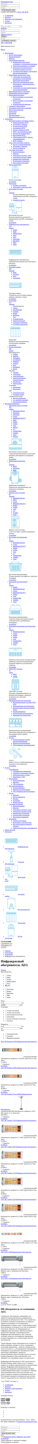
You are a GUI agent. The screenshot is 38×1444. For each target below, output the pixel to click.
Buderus (15, 356)
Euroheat (16, 274)
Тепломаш (16, 278)
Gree (14, 425)
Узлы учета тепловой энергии (19, 143)
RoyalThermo (17, 310)
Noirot (9, 979)
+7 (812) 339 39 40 (22, 12)
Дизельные (17, 374)
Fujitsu (15, 424)
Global (15, 308)
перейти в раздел (19, 200)
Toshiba (15, 433)
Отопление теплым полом (22, 811)
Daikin (15, 422)
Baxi (14, 365)
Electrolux (16, 415)
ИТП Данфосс (18, 141)
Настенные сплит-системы (18, 407)
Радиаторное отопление (21, 161)
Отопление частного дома (22, 155)
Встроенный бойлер (20, 402)
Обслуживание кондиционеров (24, 745)
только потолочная (13, 1013)
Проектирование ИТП (20, 122)
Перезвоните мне (7, 2)
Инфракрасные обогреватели (19, 226)
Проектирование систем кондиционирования (21, 740)
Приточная (13, 111)
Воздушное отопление (20, 163)
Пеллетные (17, 382)
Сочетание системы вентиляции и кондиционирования (25, 89)
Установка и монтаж (20, 124)
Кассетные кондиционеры (18, 539)
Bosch (15, 369)
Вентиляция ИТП (19, 135)
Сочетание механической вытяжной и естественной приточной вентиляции (22, 78)
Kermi (15, 313)
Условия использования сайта (26, 1421)
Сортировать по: (6, 943)
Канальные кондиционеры (18, 583)
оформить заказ (21, 1437)
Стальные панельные (20, 324)
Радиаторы (12, 302)
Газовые (16, 372)
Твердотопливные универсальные (19, 379)
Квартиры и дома (19, 777)
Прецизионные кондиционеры (23, 706)
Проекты (8, 17)
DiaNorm (16, 315)
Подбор (15, 799)
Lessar (15, 416)
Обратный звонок (10, 1437)
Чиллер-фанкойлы (19, 711)
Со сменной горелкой (20, 400)
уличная (9, 1021)
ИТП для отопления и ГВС (22, 132)
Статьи (7, 21)
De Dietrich (16, 360)
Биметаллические (19, 321)
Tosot (15, 435)
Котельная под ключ (16, 191)
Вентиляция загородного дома (19, 75)
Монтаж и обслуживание (13, 19)
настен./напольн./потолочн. (16, 1019)
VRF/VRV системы (15, 670)
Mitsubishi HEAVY (19, 418)
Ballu (14, 232)
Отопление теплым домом (22, 157)
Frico (14, 235)
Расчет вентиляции (15, 55)
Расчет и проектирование (22, 144)
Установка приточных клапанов (20, 108)
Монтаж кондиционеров (21, 743)
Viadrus (15, 363)
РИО (14, 243)
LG (14, 429)
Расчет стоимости (19, 148)
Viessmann (16, 358)
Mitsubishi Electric (19, 411)
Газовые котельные (19, 185)
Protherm (16, 361)
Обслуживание (18, 784)
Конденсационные (19, 398)
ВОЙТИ (4, 28)
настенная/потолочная (14, 1015)
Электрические (18, 376)
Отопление (9, 119)
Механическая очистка (17, 117)
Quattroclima (17, 431)
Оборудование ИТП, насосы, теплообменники (23, 138)
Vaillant (15, 354)
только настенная (13, 1011)
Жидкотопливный (13, 1038)
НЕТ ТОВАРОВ (6, 43)
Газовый (10, 1036)
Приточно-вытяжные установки (24, 66)
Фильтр (3, 970)
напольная (10, 1017)
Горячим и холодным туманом (23, 773)
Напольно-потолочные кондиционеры (22, 628)
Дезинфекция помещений (22, 771)
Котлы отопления (15, 165)
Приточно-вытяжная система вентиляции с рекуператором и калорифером (24, 84)
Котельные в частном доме (22, 187)
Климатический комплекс (22, 104)
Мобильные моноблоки (17, 463)
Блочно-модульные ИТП (21, 133)
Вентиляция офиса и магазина (19, 91)
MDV (15, 466)
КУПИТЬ (4, 1066)
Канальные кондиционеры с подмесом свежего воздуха (23, 68)
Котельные (12, 183)
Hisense (15, 436)
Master (9, 991)
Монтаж (12, 58)
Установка (16, 800)
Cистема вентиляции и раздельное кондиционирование (25, 72)
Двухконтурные (18, 394)
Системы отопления (16, 150)
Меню (3, 50)
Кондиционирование (12, 404)
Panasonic (16, 413)
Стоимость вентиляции (17, 106)
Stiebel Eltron (17, 233)
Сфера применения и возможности (25, 828)
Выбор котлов (18, 802)
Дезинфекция (13, 769)
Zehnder (15, 311)
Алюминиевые (18, 319)
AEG (14, 237)
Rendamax (16, 367)
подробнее (12, 182)
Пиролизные (17, 383)
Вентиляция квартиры (16, 60)
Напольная (16, 387)
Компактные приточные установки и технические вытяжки (25, 63)
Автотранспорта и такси (21, 775)
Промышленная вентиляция (18, 93)
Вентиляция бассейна (16, 95)
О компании (9, 15)
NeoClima (16, 239)
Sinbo (15, 244)
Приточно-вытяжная (16, 110)
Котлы (11, 793)
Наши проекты (10, 830)
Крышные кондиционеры (22, 715)
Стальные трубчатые (20, 322)
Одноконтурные (18, 393)
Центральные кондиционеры (23, 713)
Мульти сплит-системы (17, 494)
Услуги (11, 738)
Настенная (16, 389)
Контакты (8, 23)
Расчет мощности (19, 797)
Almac (15, 230)
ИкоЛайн (16, 241)
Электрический (12, 1034)
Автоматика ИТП (19, 128)
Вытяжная (12, 113)
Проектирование (15, 57)
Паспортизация (14, 115)
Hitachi (15, 427)
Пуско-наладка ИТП (20, 126)
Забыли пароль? (6, 34)
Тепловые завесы (15, 269)
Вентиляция (9, 53)
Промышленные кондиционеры (20, 700)
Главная (7, 951)
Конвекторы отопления (21, 159)
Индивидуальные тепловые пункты (21, 121)
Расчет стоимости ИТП (21, 130)
